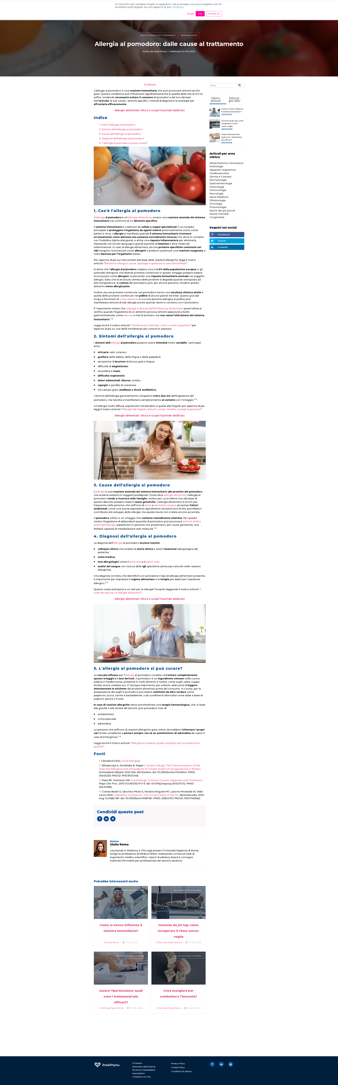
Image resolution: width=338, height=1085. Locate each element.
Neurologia (216, 193)
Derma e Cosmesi (220, 176)
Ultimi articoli (216, 99)
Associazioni (138, 1073)
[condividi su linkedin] (106, 818)
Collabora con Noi (141, 1077)
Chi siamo (137, 1063)
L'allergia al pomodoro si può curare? (124, 143)
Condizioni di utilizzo (181, 1071)
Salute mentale (219, 213)
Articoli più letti (234, 99)
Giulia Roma (160, 51)
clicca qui (178, 7)
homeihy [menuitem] (107, 1063)
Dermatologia (218, 180)
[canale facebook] (212, 1064)
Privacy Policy (178, 1063)
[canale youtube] (230, 1064)
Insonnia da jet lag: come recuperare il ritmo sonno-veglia (178, 930)
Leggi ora (121, 899)
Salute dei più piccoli (222, 210)
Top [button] (200, 13)
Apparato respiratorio (223, 169)
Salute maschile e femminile (157, 35)
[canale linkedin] (221, 1064)
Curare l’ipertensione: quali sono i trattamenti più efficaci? (121, 996)
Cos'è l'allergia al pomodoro (118, 124)
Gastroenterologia (221, 183)
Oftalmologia (218, 200)
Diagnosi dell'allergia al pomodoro (123, 138)
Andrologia (216, 166)
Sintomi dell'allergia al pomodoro (122, 129)
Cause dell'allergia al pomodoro (121, 134)
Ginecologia (217, 186)
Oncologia (216, 203)
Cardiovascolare (219, 173)
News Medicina (219, 197)
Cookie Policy (178, 1067)
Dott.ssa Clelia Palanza (170, 942)
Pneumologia (218, 207)
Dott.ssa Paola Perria (112, 1008)
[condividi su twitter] (113, 818)
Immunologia (189, 35)
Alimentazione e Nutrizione (226, 163)
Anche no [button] (214, 13)
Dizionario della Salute (143, 1066)
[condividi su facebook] (99, 818)
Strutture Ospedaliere (143, 1070)
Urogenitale (217, 217)
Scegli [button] (190, 14)
